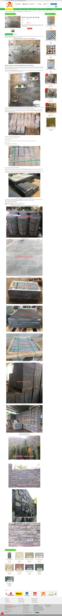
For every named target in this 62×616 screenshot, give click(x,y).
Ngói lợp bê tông (34, 598)
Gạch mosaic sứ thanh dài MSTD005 (51, 127)
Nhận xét (15, 34)
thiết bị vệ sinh (36, 608)
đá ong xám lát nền (38, 610)
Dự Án (24, 9)
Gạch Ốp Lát (7, 598)
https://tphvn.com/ (7, 612)
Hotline (54, 9)
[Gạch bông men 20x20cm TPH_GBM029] (51, 49)
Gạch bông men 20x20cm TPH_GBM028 (50, 69)
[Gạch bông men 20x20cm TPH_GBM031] (51, 20)
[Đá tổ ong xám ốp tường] (13, 22)
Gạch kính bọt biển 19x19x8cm (51, 84)
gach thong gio (27, 612)
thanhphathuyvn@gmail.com (22, 0)
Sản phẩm (10, 11)
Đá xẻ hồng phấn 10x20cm (9, 571)
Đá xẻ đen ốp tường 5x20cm (29, 571)
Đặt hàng (29, 28)
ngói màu (41, 608)
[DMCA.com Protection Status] (36, 612)
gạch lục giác (35, 607)
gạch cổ (39, 607)
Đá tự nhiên (13, 11)
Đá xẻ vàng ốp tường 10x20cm (19, 559)
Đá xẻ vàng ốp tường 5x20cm (29, 559)
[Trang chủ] (9, 4)
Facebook (47, 606)
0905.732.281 (12, 0)
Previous (6, 594)
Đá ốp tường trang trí (19, 11)
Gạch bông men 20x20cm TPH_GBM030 (50, 40)
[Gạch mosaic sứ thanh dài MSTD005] (51, 122)
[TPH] (27, 594)
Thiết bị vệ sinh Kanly (21, 602)
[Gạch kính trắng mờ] (51, 93)
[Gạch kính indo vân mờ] (51, 107)
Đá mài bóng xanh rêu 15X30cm (39, 571)
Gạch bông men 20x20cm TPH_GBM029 (50, 55)
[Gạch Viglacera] (10, 594)
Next (55, 594)
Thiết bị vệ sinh (20, 598)
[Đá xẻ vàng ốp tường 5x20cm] (29, 555)
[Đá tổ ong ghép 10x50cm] (9, 555)
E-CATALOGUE (37, 9)
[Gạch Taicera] (18, 594)
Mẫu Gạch (28, 9)
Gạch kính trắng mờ (51, 98)
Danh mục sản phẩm (9, 9)
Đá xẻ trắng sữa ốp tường (39, 559)
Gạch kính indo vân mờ (51, 113)
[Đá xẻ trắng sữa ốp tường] (39, 555)
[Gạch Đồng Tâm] (51, 594)
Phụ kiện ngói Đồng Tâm (35, 602)
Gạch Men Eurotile (7, 602)
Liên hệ (45, 9)
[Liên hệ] (2, 613)
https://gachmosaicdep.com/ (8, 611)
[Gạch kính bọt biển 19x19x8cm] (51, 78)
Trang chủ (15, 9)
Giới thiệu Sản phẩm (9, 34)
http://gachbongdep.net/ (8, 609)
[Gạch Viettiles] (35, 594)
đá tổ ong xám (38, 609)
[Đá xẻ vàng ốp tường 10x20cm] (19, 555)
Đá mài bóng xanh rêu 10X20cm (9, 583)
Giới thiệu (20, 9)
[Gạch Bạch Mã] (43, 594)
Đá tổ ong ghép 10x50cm (9, 559)
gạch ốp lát (41, 607)
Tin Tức (41, 9)
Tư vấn (32, 9)
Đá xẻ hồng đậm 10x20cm (19, 571)
